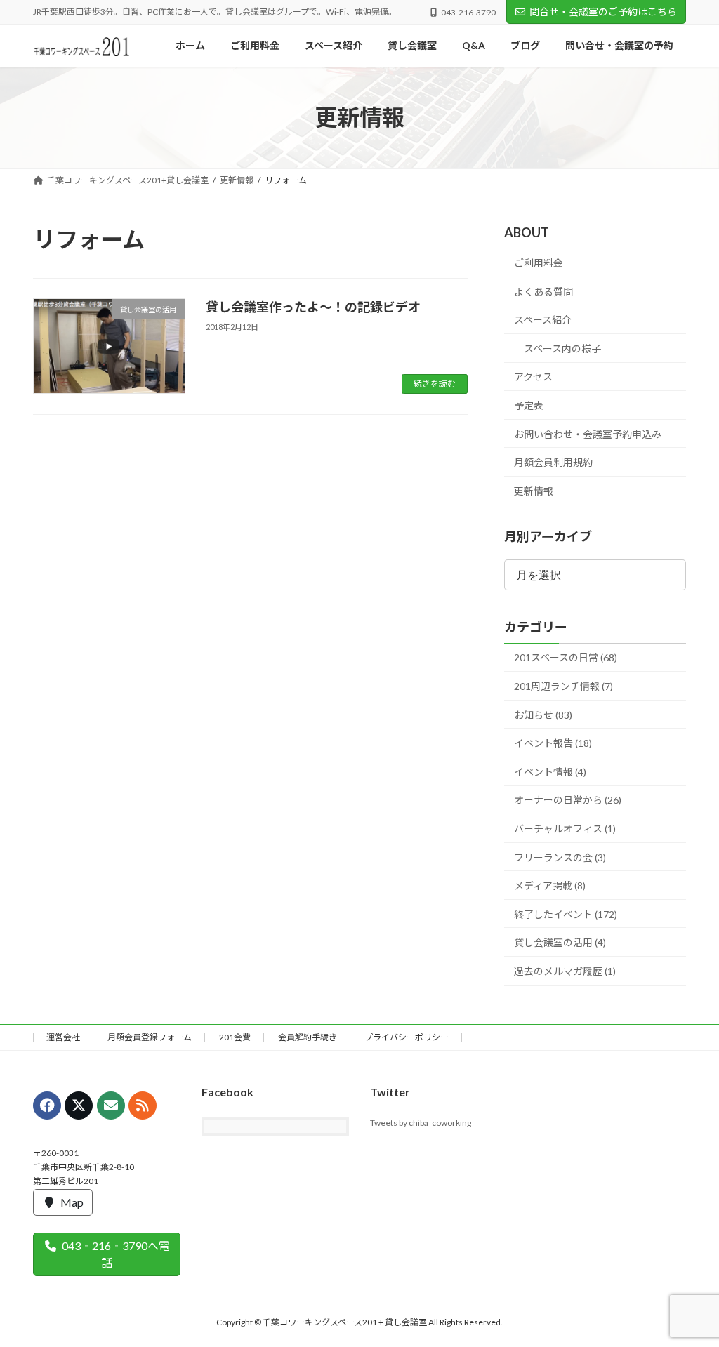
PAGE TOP (688, 1293)
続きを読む (435, 383)
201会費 (235, 1037)
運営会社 (63, 1037)
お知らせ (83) (543, 714)
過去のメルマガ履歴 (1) (565, 971)
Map (72, 1202)
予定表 (528, 405)
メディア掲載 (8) (550, 885)
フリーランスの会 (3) (560, 857)
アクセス (533, 377)
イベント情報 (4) (550, 772)
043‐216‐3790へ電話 (116, 1254)
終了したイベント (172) (565, 914)
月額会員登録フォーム (149, 1037)
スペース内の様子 (562, 348)
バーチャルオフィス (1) (565, 829)
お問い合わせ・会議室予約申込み (587, 433)
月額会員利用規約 (553, 462)
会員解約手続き (307, 1037)
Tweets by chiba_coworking (420, 1123)
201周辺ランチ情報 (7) (563, 686)
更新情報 (533, 491)
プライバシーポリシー (406, 1037)
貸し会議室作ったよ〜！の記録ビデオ (313, 306)
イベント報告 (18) (553, 743)
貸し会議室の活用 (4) (560, 942)
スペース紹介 (543, 320)
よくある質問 (543, 291)
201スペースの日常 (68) (565, 657)
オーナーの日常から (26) (567, 800)
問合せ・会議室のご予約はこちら (603, 12)
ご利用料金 (538, 263)
